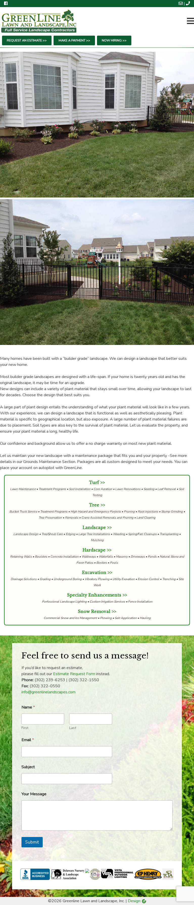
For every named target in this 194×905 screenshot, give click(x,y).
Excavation (94, 572)
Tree (94, 504)
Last (72, 728)
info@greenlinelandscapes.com (48, 692)
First (24, 728)
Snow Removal (94, 611)
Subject (28, 767)
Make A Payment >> (74, 40)
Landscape (94, 527)
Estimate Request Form (74, 674)
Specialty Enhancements (94, 595)
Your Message (33, 794)
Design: (135, 901)
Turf (94, 482)
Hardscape (94, 550)
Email (27, 740)
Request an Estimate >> (27, 40)
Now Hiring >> (114, 40)
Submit (32, 842)
